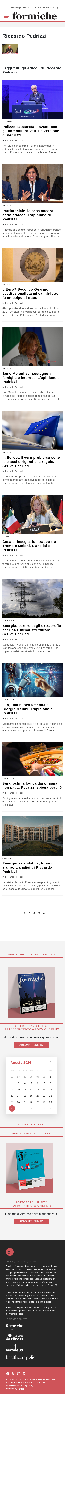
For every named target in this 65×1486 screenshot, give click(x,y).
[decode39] (32, 1347)
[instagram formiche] (18, 1374)
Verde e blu (8, 620)
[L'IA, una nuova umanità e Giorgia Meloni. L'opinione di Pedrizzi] (32, 680)
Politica (6, 205)
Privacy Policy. (27, 1386)
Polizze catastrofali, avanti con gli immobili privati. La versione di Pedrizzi (30, 131)
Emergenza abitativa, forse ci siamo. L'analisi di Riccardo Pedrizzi (28, 867)
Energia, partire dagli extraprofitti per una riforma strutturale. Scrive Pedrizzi (32, 630)
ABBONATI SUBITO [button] (31, 1044)
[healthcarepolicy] (32, 1357)
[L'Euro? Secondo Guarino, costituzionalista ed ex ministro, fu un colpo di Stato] (32, 265)
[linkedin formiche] (24, 1374)
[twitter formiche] (13, 1374)
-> (44, 913)
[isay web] (21, 1389)
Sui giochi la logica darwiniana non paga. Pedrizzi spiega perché (32, 785)
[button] (7, 17)
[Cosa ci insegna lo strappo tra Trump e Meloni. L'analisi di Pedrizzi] (32, 514)
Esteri (5, 536)
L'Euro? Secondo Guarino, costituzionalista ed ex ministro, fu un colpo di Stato (31, 293)
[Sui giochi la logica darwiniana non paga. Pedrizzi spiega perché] (32, 759)
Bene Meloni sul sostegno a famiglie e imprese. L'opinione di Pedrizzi (31, 378)
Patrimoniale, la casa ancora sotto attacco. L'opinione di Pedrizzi (27, 215)
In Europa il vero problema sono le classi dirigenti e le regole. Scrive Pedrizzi (31, 462)
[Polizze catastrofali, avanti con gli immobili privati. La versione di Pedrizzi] (32, 99)
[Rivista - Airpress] (32, 1337)
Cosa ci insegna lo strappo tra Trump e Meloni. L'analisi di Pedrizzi (29, 546)
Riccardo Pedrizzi (14, 140)
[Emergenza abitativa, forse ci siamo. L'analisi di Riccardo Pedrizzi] (32, 836)
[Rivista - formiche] (32, 1327)
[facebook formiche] (7, 1374)
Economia (7, 121)
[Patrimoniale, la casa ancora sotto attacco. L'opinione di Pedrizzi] (32, 183)
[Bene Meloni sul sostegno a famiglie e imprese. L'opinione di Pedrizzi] (32, 346)
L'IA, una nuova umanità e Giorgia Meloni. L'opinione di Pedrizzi (28, 709)
